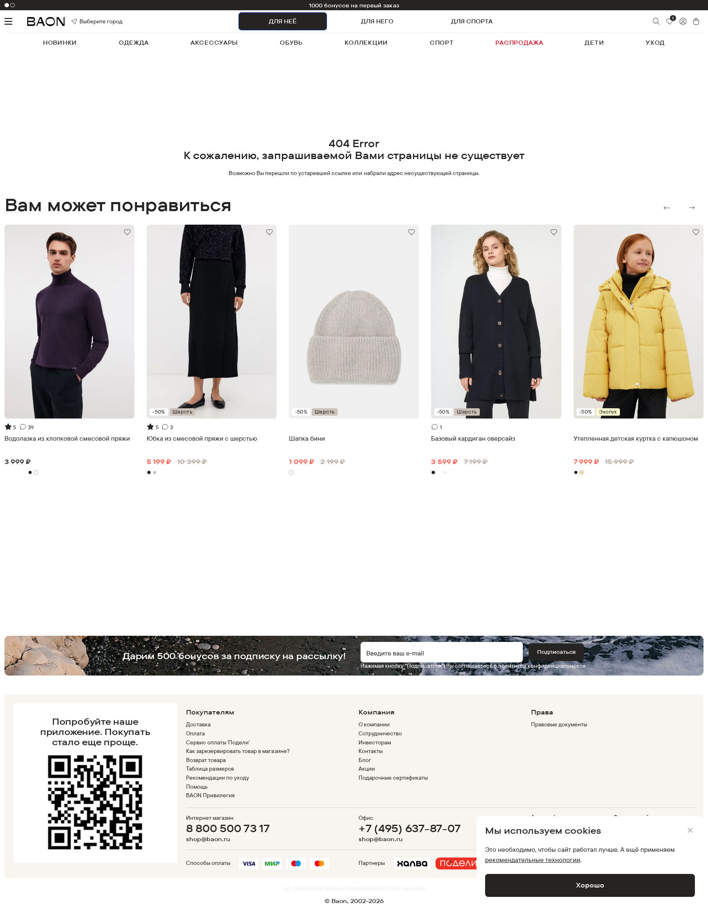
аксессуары (214, 42)
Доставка (198, 724)
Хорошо (590, 885)
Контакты (371, 751)
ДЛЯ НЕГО (377, 21)
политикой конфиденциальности (541, 665)
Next (692, 207)
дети (594, 42)
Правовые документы (559, 724)
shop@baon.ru (208, 839)
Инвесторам (375, 742)
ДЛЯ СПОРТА (471, 21)
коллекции (366, 42)
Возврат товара (206, 760)
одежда (134, 42)
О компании (374, 724)
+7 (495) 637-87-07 (410, 828)
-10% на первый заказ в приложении (354, 5)
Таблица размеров (210, 768)
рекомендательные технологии (532, 859)
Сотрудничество (380, 733)
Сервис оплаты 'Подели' (218, 742)
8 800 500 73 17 (228, 828)
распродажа (519, 42)
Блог (365, 760)
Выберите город (89, 21)
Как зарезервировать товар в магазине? (238, 751)
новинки (60, 42)
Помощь (197, 786)
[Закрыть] (690, 830)
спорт (442, 42)
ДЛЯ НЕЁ (283, 21)
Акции (367, 768)
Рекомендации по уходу (218, 777)
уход (655, 42)
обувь (291, 42)
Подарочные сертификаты (393, 777)
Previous (666, 207)
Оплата (195, 733)
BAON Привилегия (210, 795)
